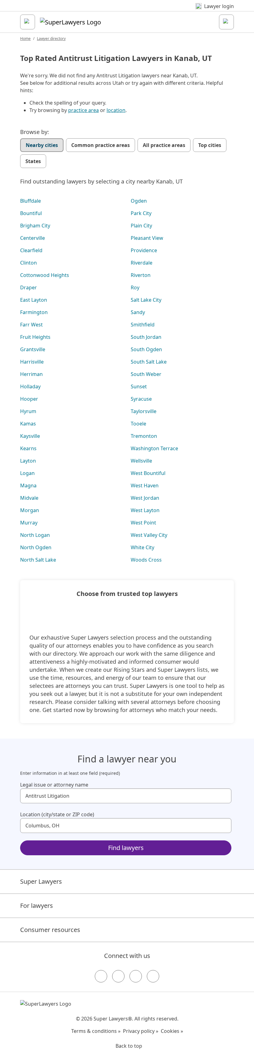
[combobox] (125, 795)
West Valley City (149, 535)
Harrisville (32, 362)
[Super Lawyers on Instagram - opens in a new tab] (118, 976)
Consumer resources (50, 929)
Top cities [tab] (209, 145)
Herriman (31, 374)
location (116, 110)
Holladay (30, 386)
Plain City (141, 225)
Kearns (28, 448)
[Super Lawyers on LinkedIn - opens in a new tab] (153, 976)
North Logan (35, 535)
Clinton (28, 263)
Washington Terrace (154, 448)
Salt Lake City (146, 300)
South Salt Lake (149, 362)
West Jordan (145, 498)
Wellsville (141, 461)
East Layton (33, 300)
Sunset (139, 386)
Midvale (29, 498)
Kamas (28, 424)
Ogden (139, 201)
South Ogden (146, 349)
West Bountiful (148, 473)
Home (25, 38)
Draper (28, 287)
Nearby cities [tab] (42, 145)
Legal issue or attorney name (54, 784)
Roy (135, 287)
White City (142, 547)
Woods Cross (146, 560)
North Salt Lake (38, 560)
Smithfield (143, 324)
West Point (143, 523)
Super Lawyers (41, 881)
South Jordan (146, 337)
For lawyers (36, 905)
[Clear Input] (224, 796)
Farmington (34, 312)
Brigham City (35, 225)
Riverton (141, 275)
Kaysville (30, 436)
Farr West (31, 324)
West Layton (145, 510)
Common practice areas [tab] (100, 145)
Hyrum (28, 411)
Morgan (29, 510)
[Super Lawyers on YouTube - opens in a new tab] (135, 976)
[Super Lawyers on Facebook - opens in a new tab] (101, 976)
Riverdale (141, 263)
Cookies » (172, 1031)
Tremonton (144, 436)
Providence (144, 250)
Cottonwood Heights (44, 275)
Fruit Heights (35, 337)
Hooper (29, 399)
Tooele (138, 424)
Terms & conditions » (95, 1031)
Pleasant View (147, 238)
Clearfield (31, 250)
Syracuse (141, 399)
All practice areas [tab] (164, 145)
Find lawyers (126, 847)
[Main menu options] (27, 22)
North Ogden (35, 547)
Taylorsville (143, 411)
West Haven (145, 485)
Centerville (32, 238)
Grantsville (32, 349)
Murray (28, 523)
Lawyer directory (51, 38)
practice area (83, 110)
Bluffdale (30, 201)
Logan (27, 473)
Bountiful (31, 213)
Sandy (138, 312)
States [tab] (33, 161)
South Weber (146, 374)
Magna (28, 485)
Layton (28, 461)
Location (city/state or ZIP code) (57, 814)
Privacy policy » (140, 1031)
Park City (141, 213)
